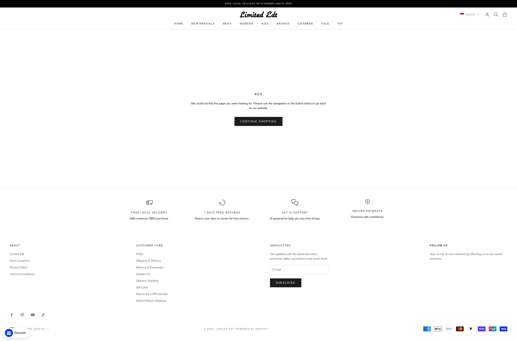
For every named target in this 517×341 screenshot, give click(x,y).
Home (178, 23)
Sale (325, 23)
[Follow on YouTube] (33, 315)
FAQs (139, 254)
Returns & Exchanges (150, 267)
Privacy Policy (18, 267)
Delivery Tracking (147, 280)
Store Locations (20, 260)
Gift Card (142, 287)
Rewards (21, 332)
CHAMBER (305, 23)
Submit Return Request (151, 300)
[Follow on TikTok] (43, 315)
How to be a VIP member (152, 294)
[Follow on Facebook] (12, 315)
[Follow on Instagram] (22, 315)
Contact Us (143, 274)
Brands (283, 23)
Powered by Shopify (252, 329)
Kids (265, 23)
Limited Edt (17, 254)
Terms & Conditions (22, 274)
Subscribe (285, 282)
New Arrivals (203, 23)
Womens (246, 23)
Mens (227, 23)
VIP (340, 23)
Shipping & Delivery (148, 260)
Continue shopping (258, 121)
